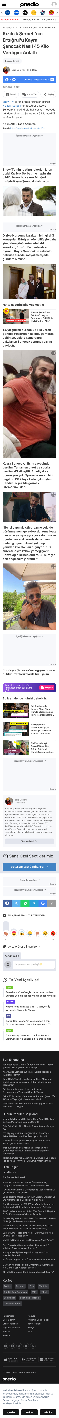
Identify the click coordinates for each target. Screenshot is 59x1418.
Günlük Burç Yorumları (15, 1292)
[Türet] (42, 13)
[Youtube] (26, 1346)
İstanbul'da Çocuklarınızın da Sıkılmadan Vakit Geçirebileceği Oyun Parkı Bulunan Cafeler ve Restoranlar (26, 1150)
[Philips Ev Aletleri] (7, 13)
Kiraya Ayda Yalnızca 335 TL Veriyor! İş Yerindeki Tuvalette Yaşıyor (28, 1008)
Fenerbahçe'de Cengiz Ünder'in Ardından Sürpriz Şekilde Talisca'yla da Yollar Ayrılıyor (31, 994)
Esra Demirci (24, 70)
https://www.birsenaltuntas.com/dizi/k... (27, 128)
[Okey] (16, 13)
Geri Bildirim (9, 1319)
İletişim (6, 1335)
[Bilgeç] (51, 13)
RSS (30, 1331)
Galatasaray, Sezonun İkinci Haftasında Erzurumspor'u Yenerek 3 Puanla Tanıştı (28, 1037)
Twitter (7, 1286)
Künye (31, 1327)
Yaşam (10, 1001)
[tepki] (6, 933)
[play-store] (29, 1360)
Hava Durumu (9, 1172)
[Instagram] (5, 1346)
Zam (32, 1286)
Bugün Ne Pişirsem (29, 1297)
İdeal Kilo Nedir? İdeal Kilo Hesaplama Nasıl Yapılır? (28, 1240)
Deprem (20, 1286)
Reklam (6, 1331)
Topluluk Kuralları (11, 1327)
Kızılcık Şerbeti (12, 61)
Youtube (43, 1286)
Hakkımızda (8, 1316)
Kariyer (31, 1316)
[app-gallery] (47, 1360)
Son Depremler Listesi (14, 1177)
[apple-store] (11, 1360)
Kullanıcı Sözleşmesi (38, 1319)
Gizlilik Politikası (10, 1323)
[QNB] (34, 13)
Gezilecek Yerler (12, 1303)
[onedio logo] (27, 1379)
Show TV (8, 101)
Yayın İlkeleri (34, 1323)
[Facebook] (12, 1346)
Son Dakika (9, 1297)
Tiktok (44, 1292)
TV (16, 27)
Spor (9, 987)
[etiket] (6, 311)
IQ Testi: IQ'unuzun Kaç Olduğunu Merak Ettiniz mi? (28, 1272)
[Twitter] (19, 1346)
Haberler (7, 27)
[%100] (25, 13)
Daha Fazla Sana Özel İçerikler (27, 866)
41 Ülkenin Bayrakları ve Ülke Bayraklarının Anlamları (29, 1259)
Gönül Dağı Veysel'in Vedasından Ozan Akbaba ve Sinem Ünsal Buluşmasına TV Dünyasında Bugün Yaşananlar (28, 1023)
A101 (34, 1292)
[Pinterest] (33, 1346)
